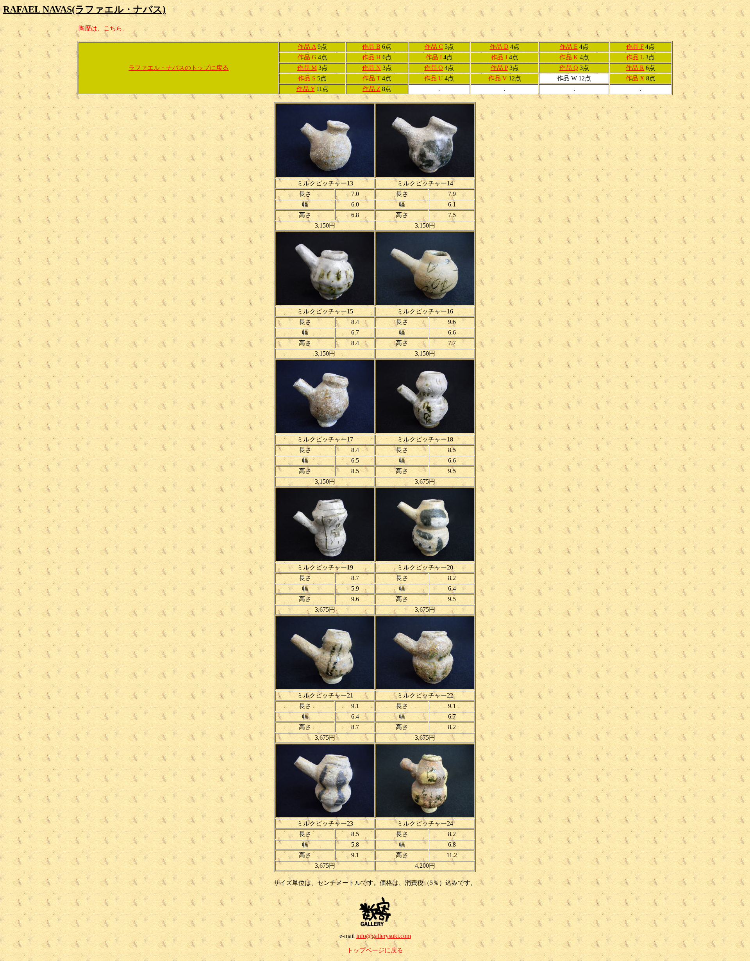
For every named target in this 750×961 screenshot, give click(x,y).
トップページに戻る (375, 950)
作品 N (371, 67)
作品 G (307, 57)
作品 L (635, 57)
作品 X (635, 78)
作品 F (635, 46)
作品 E (569, 46)
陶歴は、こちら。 (104, 28)
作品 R (635, 67)
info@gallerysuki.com (383, 936)
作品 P (499, 67)
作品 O (433, 67)
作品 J (499, 57)
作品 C (434, 46)
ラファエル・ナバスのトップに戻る (179, 67)
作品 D (499, 46)
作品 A (307, 46)
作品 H (371, 57)
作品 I (434, 57)
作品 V (497, 78)
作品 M (307, 67)
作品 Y (305, 88)
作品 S (307, 78)
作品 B (371, 46)
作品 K (568, 57)
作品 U (433, 78)
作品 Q (568, 67)
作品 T (371, 78)
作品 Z (371, 88)
